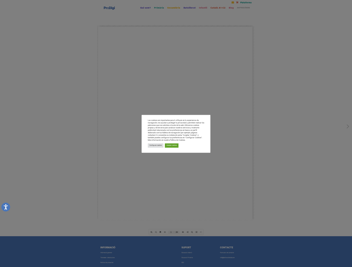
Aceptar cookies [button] (172, 145)
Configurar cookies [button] (155, 145)
